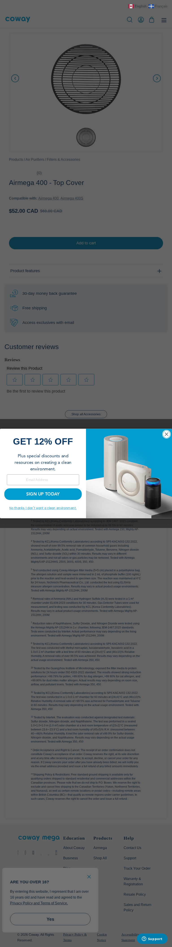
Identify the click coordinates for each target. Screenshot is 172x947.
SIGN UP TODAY (43, 494)
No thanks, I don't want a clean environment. (43, 508)
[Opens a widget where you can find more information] (152, 939)
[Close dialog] (166, 434)
